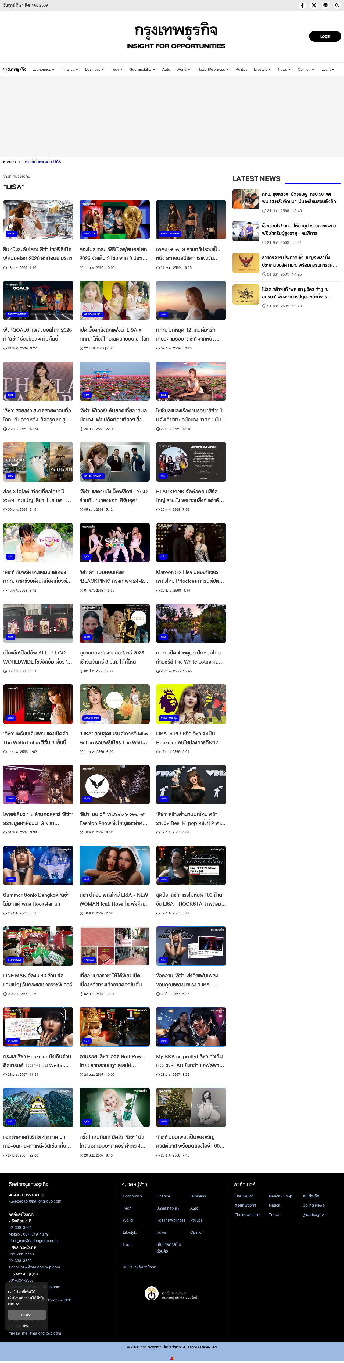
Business (92, 69)
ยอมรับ (27, 1314)
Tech (115, 69)
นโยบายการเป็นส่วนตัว (168, 1248)
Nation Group (280, 1196)
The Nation (244, 1196)
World (182, 69)
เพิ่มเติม (14, 1304)
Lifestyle (260, 69)
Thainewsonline (248, 1214)
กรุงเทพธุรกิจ (245, 1205)
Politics (242, 69)
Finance (68, 69)
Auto (166, 69)
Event (326, 69)
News (282, 69)
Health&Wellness (211, 69)
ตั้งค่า (27, 1325)
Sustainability (141, 69)
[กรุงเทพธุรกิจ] (14, 69)
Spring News (314, 1205)
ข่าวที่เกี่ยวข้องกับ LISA (43, 161)
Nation (274, 1205)
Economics (42, 69)
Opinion (304, 69)
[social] (302, 5)
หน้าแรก (9, 161)
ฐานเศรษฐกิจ (313, 1214)
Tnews (274, 1214)
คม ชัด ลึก (311, 1196)
